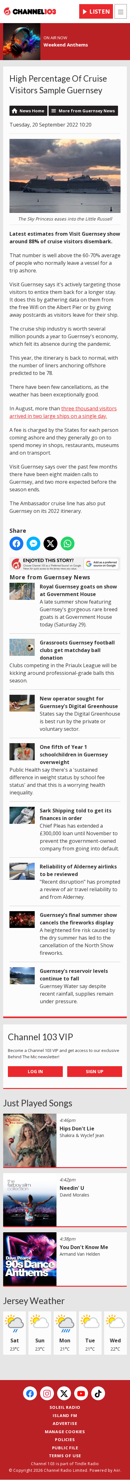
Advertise (65, 1423)
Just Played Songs (37, 1103)
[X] (64, 1393)
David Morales (74, 1195)
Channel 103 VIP (40, 1036)
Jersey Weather (34, 1300)
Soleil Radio (65, 1407)
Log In (35, 1071)
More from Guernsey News (87, 111)
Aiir (117, 1470)
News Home (32, 111)
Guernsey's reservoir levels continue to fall (74, 974)
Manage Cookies (65, 1431)
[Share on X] (50, 543)
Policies (65, 1439)
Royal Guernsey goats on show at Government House (78, 590)
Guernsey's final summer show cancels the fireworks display (78, 918)
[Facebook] (30, 1393)
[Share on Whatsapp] (67, 543)
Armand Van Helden (80, 1254)
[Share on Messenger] (33, 543)
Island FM (65, 1415)
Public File (65, 1448)
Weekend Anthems (66, 44)
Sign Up (94, 1071)
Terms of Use (65, 1455)
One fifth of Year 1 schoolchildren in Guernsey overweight (74, 754)
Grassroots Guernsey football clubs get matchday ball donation (77, 650)
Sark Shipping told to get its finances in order (75, 814)
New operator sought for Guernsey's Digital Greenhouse (79, 702)
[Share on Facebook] (16, 543)
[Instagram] (47, 1393)
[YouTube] (81, 1393)
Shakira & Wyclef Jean (82, 1135)
